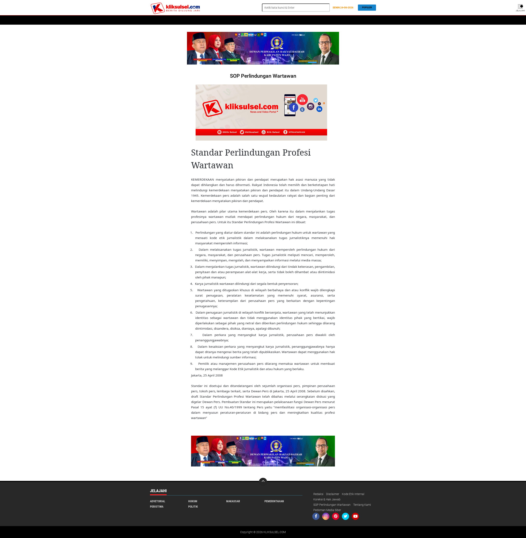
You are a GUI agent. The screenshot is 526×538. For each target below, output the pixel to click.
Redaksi (318, 494)
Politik (169, 20)
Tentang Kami (362, 504)
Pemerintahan (274, 501)
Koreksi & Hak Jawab (326, 499)
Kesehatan (199, 20)
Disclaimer (332, 494)
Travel (278, 20)
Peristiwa (218, 20)
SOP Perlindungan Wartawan (332, 504)
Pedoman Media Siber (327, 510)
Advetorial (157, 501)
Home (155, 20)
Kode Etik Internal (353, 494)
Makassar (233, 501)
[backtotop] (263, 482)
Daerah (234, 20)
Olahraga (250, 20)
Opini (265, 20)
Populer (367, 7)
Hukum (182, 20)
